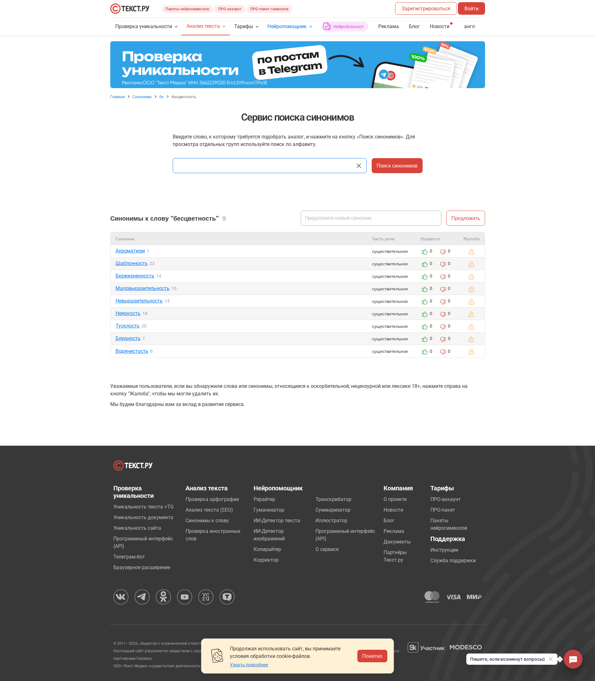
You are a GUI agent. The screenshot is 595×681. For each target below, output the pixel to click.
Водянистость (132, 351)
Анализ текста (203, 26)
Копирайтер (267, 549)
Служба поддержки (453, 560)
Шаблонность (132, 263)
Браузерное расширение (141, 567)
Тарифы (243, 26)
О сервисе (327, 549)
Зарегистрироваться (426, 9)
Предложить (465, 218)
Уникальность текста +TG (143, 507)
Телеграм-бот (129, 557)
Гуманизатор (269, 510)
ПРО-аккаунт (229, 9)
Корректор (266, 560)
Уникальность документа (143, 517)
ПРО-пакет (442, 510)
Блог (414, 26)
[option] (297, 64)
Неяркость (128, 313)
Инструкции (444, 550)
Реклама (388, 26)
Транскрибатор (333, 499)
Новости (393, 510)
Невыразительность (139, 301)
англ (469, 26)
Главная (117, 96)
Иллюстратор (331, 520)
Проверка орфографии (212, 499)
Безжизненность (135, 276)
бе (161, 96)
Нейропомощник (286, 26)
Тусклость (128, 326)
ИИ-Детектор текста (277, 520)
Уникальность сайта (137, 528)
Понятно (372, 655)
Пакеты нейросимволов (187, 9)
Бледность (128, 338)
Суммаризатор (332, 510)
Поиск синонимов (397, 165)
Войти (471, 9)
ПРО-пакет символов (269, 9)
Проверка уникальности (143, 26)
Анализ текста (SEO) (209, 510)
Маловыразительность (143, 288)
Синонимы (142, 96)
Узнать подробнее (249, 665)
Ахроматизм (130, 251)
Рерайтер (264, 499)
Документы (397, 542)
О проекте (395, 499)
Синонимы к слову (207, 520)
